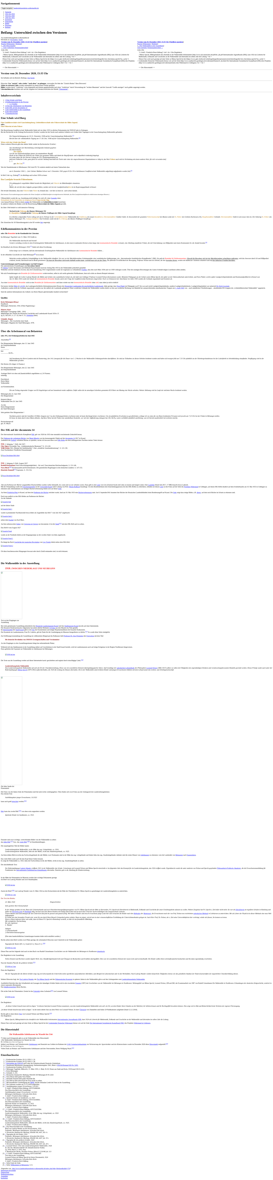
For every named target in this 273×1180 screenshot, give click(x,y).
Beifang (7, 27)
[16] (20, 811)
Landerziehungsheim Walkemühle (133, 979)
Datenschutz (5, 1172)
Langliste (151, 485)
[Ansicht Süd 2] (6, 516)
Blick (16, 286)
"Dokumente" (63, 89)
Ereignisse (8, 20)
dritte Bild (7, 842)
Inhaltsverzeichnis (10, 987)
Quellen (84, 270)
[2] (79, 138)
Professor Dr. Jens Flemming (73, 636)
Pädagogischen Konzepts (63, 979)
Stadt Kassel (20, 630)
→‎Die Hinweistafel (8, 46)
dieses (199, 492)
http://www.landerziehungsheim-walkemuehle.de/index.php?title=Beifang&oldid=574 (41, 1168)
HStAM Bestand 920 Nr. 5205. (67, 1065)
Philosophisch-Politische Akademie (229, 868)
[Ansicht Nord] (6, 531)
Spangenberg (191, 855)
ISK (33, 434)
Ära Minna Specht (43, 979)
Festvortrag (90, 636)
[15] (25, 801)
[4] (131, 170)
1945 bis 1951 (10, 18)
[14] (82, 660)
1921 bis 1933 (10, 14)
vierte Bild (23, 842)
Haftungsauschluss (7, 1174)
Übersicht (83, 1010)
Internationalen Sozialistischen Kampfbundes (31, 870)
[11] (15, 469)
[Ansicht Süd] (6, 502)
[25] (73, 1048)
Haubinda (27, 911)
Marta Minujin (34, 438)
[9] (10, 339)
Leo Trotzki (47, 542)
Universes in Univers (31, 524)
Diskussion (11, 44)
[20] (44, 943)
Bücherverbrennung (85, 492)
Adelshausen (144, 855)
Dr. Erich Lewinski (222, 286)
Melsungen (179, 855)
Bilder (7, 23)
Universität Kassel (46, 487)
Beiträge (18, 44)
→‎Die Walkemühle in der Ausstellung (150, 46)
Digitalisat (30, 315)
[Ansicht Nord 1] (7, 538)
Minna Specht (22, 670)
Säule (57, 524)
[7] (31, 246)
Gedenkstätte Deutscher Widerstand (61, 1023)
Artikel (27, 202)
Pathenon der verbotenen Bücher (15, 438)
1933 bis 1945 (10, 16)
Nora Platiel (121, 286)
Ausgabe (54, 198)
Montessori (147, 913)
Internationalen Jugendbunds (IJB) (69, 1019)
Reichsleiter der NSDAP (14, 1063)
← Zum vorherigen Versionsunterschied (14, 48)
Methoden (137, 913)
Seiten (18, 524)
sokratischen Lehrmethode (125, 668)
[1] (73, 135)
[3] (23, 163)
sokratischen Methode (200, 913)
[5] (19, 175)
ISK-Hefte (61, 440)
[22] (52, 990)
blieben (5, 268)
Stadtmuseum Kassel (71, 626)
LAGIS (22, 286)
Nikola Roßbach (74, 487)
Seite (59, 489)
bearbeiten (4, 1178)
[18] (28, 841)
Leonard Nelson (151, 668)
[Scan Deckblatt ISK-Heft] (10, 455)
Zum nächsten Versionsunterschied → (150, 48)
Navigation (14, 40)
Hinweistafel (153, 1044)
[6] (206, 242)
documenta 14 (70, 438)
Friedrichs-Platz (12, 492)
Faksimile (36, 991)
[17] (12, 841)
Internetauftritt (8, 630)
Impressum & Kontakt (8, 1170)
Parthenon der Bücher (41, 492)
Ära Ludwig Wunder (26, 979)
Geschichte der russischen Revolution (26, 542)
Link (161, 487)
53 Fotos (52, 628)
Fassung (78, 983)
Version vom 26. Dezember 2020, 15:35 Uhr (153, 42)
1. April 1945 (179, 288)
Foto (33, 630)
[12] (60, 523)
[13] (86, 631)
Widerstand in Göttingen (142, 1023)
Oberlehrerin (240, 910)
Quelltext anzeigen (40, 42)
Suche (21, 40)
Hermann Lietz (17, 911)
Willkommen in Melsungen (20, 1165)
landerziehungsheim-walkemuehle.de (26, 8)
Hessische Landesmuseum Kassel (47, 626)
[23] (50, 1013)
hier (41, 222)
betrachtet (15, 801)
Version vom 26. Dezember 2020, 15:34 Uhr (17, 42)
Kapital (11, 520)
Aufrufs (13, 440)
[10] (10, 467)
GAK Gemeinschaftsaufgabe (76, 1044)
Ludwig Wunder (25, 868)
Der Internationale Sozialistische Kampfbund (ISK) (107, 1023)
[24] (167, 1044)
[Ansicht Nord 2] (7, 546)
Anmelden (4, 1176)
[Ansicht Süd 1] (6, 509)
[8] (35, 254)
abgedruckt (101, 951)
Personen (8, 25)
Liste (98, 485)
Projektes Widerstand (191, 487)
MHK (32, 1082)
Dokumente (9, 21)
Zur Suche (31, 78)
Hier (2, 811)
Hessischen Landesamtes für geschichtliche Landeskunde (84, 286)
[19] (13, 890)
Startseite (8, 12)
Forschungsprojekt (29, 487)
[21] (34, 962)
